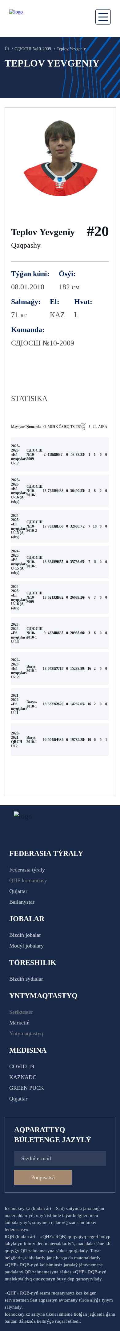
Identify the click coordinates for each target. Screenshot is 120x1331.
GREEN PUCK (26, 1088)
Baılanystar (21, 902)
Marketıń (19, 1023)
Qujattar (18, 891)
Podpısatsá (43, 1177)
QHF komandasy (28, 880)
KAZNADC (22, 1077)
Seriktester (21, 1012)
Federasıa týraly (27, 870)
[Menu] (103, 17)
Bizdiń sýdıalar (26, 979)
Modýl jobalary (26, 946)
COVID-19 (21, 1066)
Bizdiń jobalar (25, 935)
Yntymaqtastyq (26, 1033)
